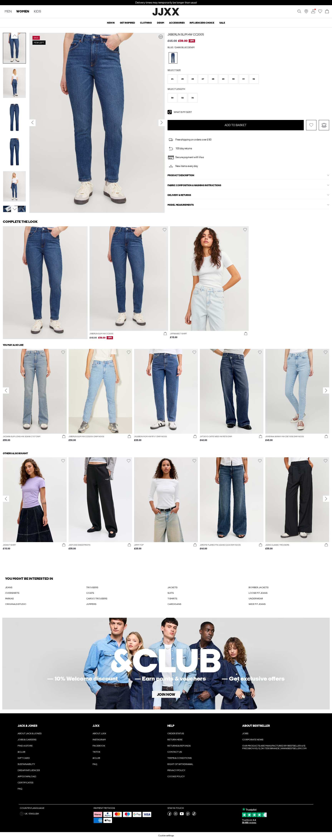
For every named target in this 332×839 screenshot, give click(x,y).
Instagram (99, 739)
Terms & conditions (179, 758)
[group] (35, 397)
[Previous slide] (6, 390)
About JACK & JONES (30, 733)
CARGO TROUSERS (96, 598)
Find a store (25, 745)
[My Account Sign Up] (166, 664)
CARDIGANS (174, 604)
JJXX (96, 726)
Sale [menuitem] (222, 22)
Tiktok (96, 752)
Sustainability (26, 764)
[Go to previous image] (14, 36)
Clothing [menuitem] (146, 22)
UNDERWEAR (256, 598)
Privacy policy (176, 770)
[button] (172, 79)
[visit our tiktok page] (194, 814)
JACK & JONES (27, 726)
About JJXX (99, 733)
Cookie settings (166, 835)
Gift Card (24, 758)
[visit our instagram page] (176, 814)
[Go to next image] (14, 209)
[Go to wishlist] (320, 12)
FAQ (20, 788)
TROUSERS (92, 587)
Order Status (175, 733)
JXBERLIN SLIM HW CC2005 (186, 34)
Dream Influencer (29, 770)
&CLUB (21, 752)
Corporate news (252, 739)
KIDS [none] (37, 11)
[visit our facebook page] (169, 814)
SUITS (171, 593)
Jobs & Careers (27, 739)
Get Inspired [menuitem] (127, 22)
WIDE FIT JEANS (257, 604)
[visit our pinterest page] (188, 814)
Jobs (245, 733)
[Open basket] (327, 11)
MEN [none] (8, 11)
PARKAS (9, 598)
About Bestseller (256, 726)
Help (170, 726)
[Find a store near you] (306, 12)
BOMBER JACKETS (258, 587)
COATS (90, 593)
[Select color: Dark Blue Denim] (173, 58)
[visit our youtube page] (182, 814)
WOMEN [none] (22, 11)
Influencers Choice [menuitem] (202, 22)
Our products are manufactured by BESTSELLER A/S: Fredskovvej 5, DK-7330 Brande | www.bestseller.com (274, 747)
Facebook (99, 745)
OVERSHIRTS (12, 593)
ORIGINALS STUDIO (15, 604)
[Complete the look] (161, 37)
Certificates (25, 782)
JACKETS (172, 587)
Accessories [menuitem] (177, 22)
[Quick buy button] (165, 334)
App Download (27, 776)
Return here (175, 739)
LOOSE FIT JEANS (258, 593)
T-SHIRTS (172, 598)
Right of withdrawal (180, 764)
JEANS (8, 587)
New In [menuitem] (111, 22)
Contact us (174, 752)
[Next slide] (326, 390)
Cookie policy (176, 776)
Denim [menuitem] (160, 22)
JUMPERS (91, 604)
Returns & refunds (179, 745)
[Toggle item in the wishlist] (311, 125)
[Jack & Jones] (166, 15)
